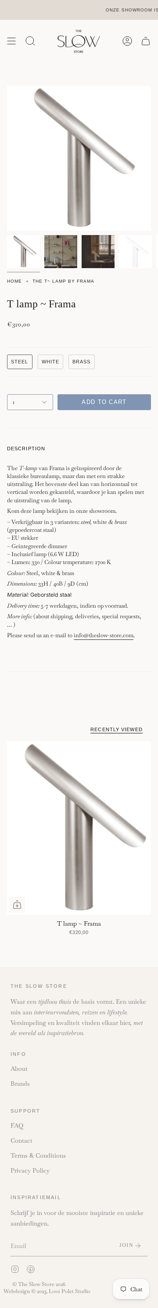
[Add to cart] (17, 904)
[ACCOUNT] (127, 41)
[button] (30, 41)
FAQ (17, 1125)
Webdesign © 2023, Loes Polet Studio (47, 1291)
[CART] (145, 41)
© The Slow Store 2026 (38, 1284)
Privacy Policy (30, 1170)
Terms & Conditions (38, 1155)
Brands (20, 1084)
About (19, 1069)
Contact (21, 1140)
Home (14, 281)
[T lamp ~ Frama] (79, 828)
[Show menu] (11, 41)
